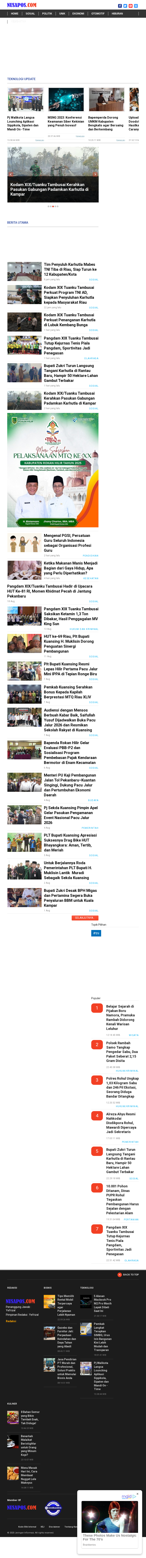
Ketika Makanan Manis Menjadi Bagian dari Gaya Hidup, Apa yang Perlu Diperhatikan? (71, 568)
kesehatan (18, 21)
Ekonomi (78, 13)
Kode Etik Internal (27, 1527)
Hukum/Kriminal (127, 1071)
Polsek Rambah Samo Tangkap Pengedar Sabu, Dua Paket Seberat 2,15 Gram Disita (122, 1052)
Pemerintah (90, 828)
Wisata (134, 1035)
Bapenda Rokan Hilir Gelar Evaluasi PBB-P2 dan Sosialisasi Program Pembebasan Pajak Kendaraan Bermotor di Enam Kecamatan (70, 752)
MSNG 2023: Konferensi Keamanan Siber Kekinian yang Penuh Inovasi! (25, 121)
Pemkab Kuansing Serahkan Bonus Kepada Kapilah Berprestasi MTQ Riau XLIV (68, 692)
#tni (96, 933)
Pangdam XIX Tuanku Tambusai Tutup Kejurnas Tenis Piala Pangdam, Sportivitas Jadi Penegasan (120, 1240)
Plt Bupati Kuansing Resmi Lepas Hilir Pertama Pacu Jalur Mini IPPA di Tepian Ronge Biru (71, 669)
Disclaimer (54, 1527)
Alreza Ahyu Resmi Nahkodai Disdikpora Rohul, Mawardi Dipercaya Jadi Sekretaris (121, 1123)
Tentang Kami (71, 1527)
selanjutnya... (85, 917)
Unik (62, 13)
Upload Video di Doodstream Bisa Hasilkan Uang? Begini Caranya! (104, 123)
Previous (11, 174)
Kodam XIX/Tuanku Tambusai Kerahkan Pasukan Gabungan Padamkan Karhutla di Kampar (70, 398)
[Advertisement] (73, 52)
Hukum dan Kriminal (84, 629)
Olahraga (91, 358)
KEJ (42, 1527)
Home (14, 13)
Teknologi (39, 136)
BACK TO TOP (131, 1274)
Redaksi (11, 1321)
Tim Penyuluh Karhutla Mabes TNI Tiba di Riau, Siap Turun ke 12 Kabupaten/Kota (70, 269)
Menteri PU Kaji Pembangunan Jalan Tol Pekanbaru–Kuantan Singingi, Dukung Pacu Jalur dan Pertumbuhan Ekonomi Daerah (70, 785)
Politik (47, 13)
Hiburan (117, 13)
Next (95, 174)
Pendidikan (90, 555)
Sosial (30, 13)
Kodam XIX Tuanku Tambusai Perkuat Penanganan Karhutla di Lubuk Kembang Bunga (69, 320)
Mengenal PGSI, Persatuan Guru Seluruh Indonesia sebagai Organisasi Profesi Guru (50, 192)
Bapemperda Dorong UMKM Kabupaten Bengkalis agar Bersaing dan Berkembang (65, 123)
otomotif (98, 13)
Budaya (93, 800)
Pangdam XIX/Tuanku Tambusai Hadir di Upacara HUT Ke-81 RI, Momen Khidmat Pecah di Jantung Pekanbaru (49, 591)
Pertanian (131, 1219)
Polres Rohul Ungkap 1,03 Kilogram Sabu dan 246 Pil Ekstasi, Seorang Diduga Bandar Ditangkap (122, 1087)
